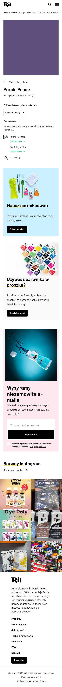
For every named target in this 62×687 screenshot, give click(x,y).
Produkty (16, 618)
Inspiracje (16, 641)
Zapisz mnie (31, 434)
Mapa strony (48, 673)
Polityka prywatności (31, 677)
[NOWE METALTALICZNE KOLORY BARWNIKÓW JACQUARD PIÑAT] (15, 494)
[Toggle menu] (57, 4)
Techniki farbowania (22, 635)
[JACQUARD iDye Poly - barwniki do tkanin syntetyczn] (15, 556)
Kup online (19, 660)
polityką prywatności (37, 446)
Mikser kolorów (19, 624)
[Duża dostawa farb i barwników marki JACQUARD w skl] (15, 525)
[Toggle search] (50, 4)
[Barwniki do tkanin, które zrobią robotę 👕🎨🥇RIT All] (46, 525)
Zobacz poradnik (17, 229)
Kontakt (15, 652)
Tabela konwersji (17, 313)
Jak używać (17, 630)
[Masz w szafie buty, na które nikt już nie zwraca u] (46, 556)
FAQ (13, 647)
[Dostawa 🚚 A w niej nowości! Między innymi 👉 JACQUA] (46, 494)
